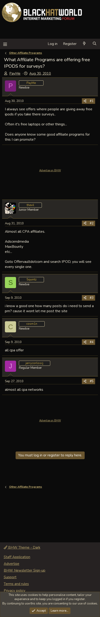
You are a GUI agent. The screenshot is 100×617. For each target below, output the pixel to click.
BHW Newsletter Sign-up (24, 570)
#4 (91, 342)
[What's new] (84, 44)
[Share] (85, 101)
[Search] (95, 44)
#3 (91, 298)
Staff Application (17, 557)
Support (10, 577)
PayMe (14, 73)
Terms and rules (16, 584)
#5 (91, 381)
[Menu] (5, 44)
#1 (91, 101)
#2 (91, 223)
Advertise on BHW (50, 170)
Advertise (11, 563)
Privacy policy (14, 590)
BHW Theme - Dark (23, 547)
